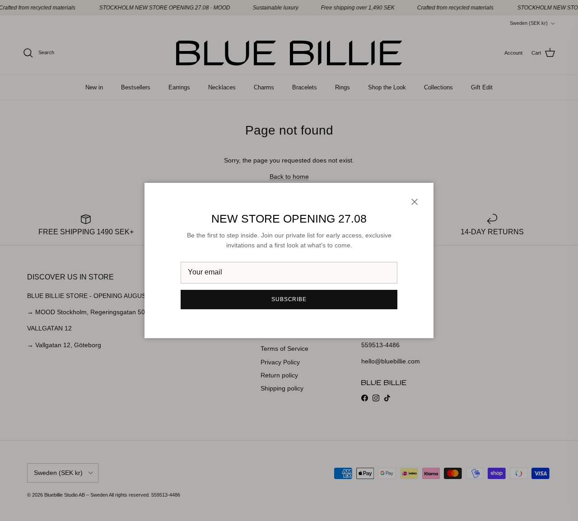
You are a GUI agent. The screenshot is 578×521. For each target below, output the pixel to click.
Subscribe (289, 299)
